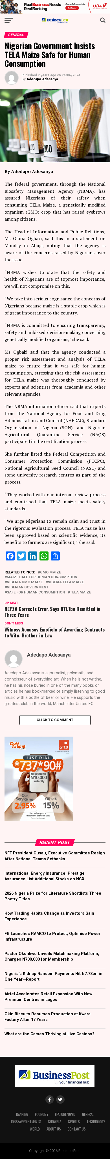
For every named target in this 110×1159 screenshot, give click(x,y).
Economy (41, 1114)
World (35, 1129)
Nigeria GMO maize (25, 582)
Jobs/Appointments (26, 1121)
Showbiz (54, 1121)
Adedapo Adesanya (42, 79)
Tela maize (80, 592)
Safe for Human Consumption (36, 592)
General (88, 1114)
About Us (54, 1129)
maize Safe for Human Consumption (42, 577)
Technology (96, 1121)
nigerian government (28, 587)
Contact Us (77, 1129)
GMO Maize (50, 572)
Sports (74, 1121)
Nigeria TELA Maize (66, 582)
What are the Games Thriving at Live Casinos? (49, 1034)
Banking (22, 1114)
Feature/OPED (65, 1114)
